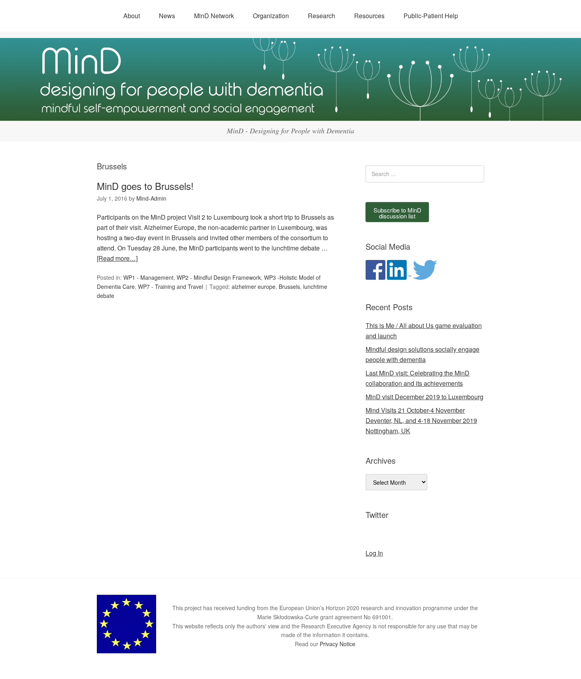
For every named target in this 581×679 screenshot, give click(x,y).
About (131, 15)
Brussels (289, 286)
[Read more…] (117, 258)
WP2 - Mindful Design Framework (219, 277)
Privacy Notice (337, 644)
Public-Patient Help (431, 15)
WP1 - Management (148, 277)
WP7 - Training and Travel (170, 286)
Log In (374, 553)
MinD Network (214, 15)
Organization (271, 15)
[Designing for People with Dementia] (290, 114)
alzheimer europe (253, 286)
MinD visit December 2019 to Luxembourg (424, 396)
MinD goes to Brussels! (145, 186)
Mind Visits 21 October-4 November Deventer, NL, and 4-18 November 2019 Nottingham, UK (421, 420)
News (167, 15)
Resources (369, 15)
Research (321, 15)
